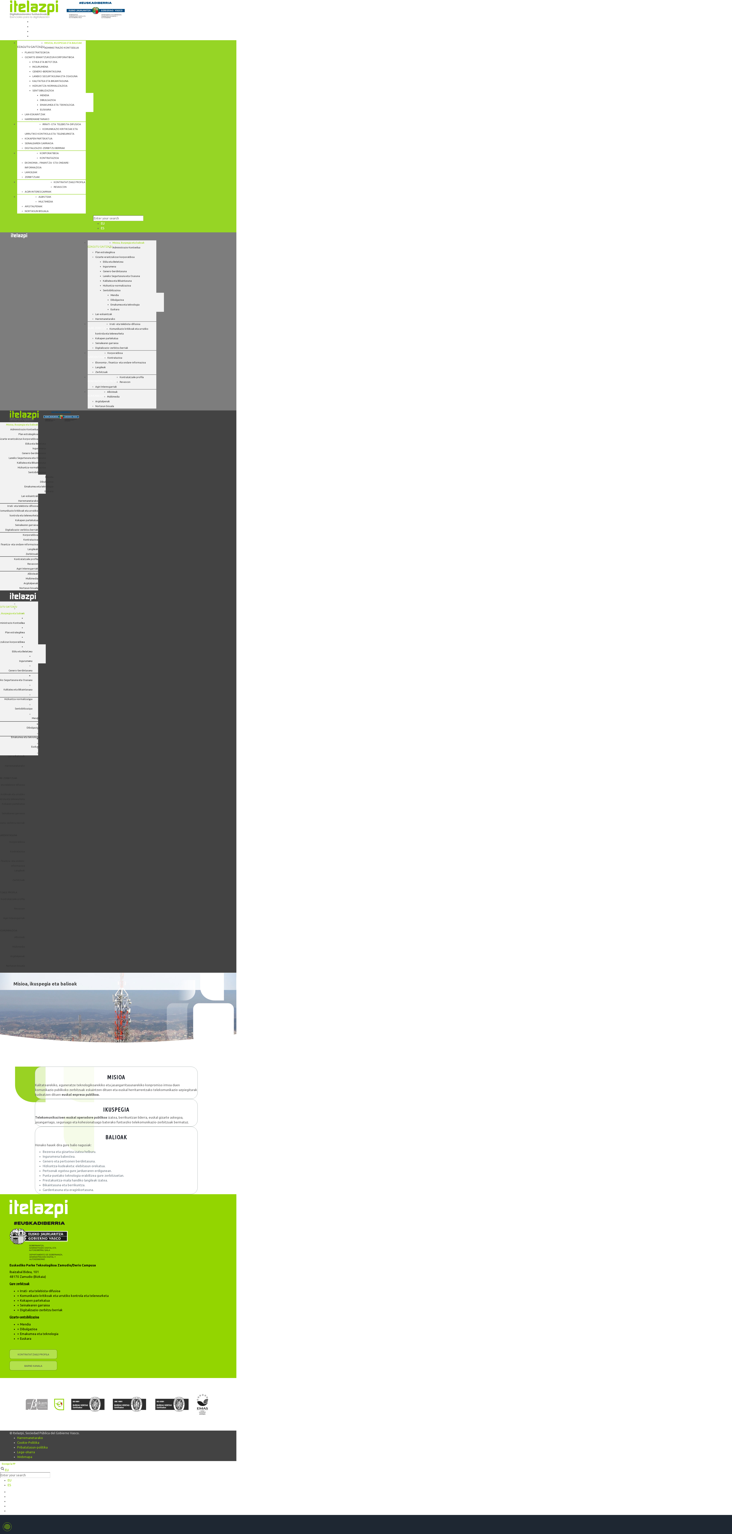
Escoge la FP (8, 1464)
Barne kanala (33, 1365)
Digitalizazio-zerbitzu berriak (41, 1310)
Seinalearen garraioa (35, 1305)
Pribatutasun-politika (32, 1447)
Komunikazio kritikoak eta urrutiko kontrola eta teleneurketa (64, 1295)
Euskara (25, 1338)
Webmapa (24, 1457)
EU (103, 223)
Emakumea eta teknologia (39, 1334)
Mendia (25, 1324)
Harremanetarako (30, 1438)
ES (102, 228)
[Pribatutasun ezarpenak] (7, 1526)
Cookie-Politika (28, 1442)
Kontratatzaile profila (33, 1354)
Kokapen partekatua (35, 1300)
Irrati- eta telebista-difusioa (40, 1291)
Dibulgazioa (28, 1329)
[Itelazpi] (68, 9)
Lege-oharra (26, 1452)
